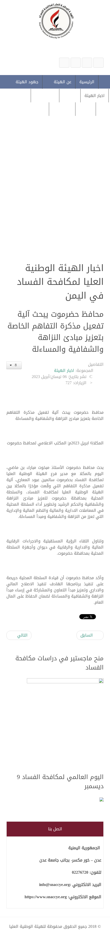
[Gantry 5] (55, 20)
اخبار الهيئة (64, 370)
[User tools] (14, 365)
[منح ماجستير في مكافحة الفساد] (65, 722)
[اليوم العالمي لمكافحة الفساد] (65, 800)
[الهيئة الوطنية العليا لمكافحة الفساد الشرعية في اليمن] (98, 63)
